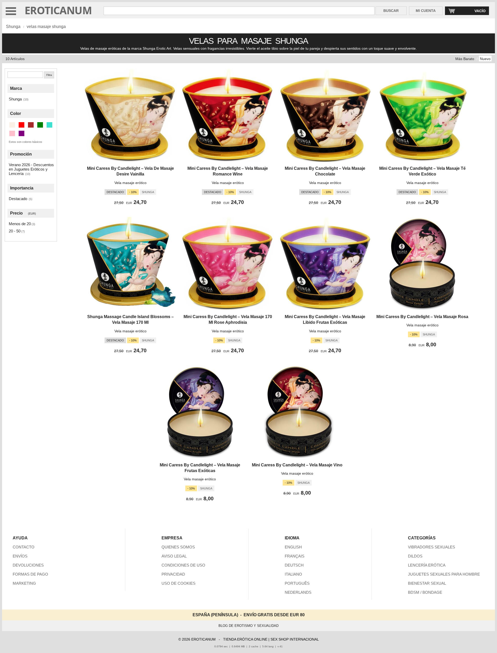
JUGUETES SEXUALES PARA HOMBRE (444, 574)
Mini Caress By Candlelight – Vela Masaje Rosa (422, 316)
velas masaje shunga (46, 26)
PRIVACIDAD (173, 574)
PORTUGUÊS (297, 583)
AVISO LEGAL (174, 556)
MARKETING (24, 583)
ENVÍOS (20, 556)
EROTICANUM (58, 10)
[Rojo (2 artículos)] (21, 125)
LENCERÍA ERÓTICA (426, 565)
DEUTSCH (294, 565)
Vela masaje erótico (130, 183)
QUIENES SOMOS (178, 547)
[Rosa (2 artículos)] (12, 133)
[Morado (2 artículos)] (21, 133)
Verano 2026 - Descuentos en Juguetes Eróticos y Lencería (31, 169)
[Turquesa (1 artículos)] (49, 125)
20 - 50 (14, 231)
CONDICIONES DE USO (183, 565)
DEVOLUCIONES (28, 565)
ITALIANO (293, 574)
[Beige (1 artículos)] (12, 125)
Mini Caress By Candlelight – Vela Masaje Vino (297, 465)
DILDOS (415, 556)
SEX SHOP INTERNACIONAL (295, 639)
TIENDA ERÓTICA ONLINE (245, 639)
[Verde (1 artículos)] (40, 125)
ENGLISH (293, 547)
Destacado (18, 198)
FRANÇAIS (294, 556)
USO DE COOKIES (178, 583)
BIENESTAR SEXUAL (427, 583)
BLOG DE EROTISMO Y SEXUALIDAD (248, 626)
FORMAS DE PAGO (30, 574)
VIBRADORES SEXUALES (431, 547)
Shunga (13, 26)
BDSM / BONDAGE (425, 592)
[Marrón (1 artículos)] (31, 125)
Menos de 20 (20, 224)
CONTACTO (23, 547)
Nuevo (485, 59)
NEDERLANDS (298, 592)
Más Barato (464, 59)
